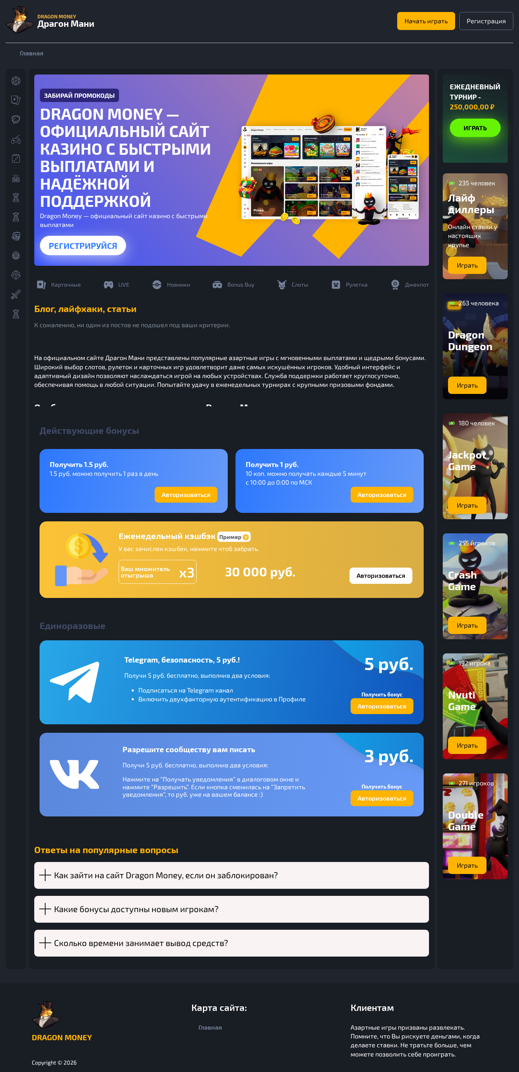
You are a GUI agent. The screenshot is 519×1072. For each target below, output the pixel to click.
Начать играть (426, 21)
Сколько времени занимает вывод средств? (141, 943)
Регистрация (486, 21)
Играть (475, 127)
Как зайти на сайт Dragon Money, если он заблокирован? (166, 875)
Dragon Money (62, 1037)
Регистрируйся (83, 245)
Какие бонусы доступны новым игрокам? (136, 909)
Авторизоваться (186, 494)
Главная (31, 53)
